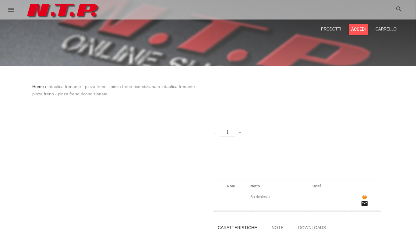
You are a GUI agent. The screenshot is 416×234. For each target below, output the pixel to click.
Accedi (358, 29)
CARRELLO (386, 29)
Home (38, 86)
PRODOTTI (331, 29)
